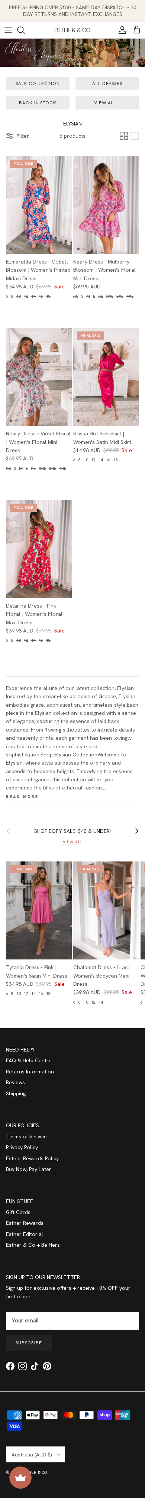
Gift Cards (18, 1212)
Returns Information (30, 1071)
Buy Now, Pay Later (28, 1169)
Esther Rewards (25, 1223)
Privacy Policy (22, 1147)
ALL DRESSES (107, 83)
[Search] (24, 30)
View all (73, 841)
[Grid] (123, 135)
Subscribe (29, 1343)
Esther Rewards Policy (32, 1158)
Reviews (15, 1082)
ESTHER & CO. (34, 1472)
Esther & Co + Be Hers (33, 1245)
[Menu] (8, 30)
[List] (134, 135)
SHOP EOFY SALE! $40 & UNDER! (72, 831)
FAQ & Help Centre (29, 1060)
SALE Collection (38, 83)
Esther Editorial (24, 1234)
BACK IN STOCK (38, 103)
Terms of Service (26, 1136)
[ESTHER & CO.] (72, 30)
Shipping (16, 1093)
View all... (107, 103)
